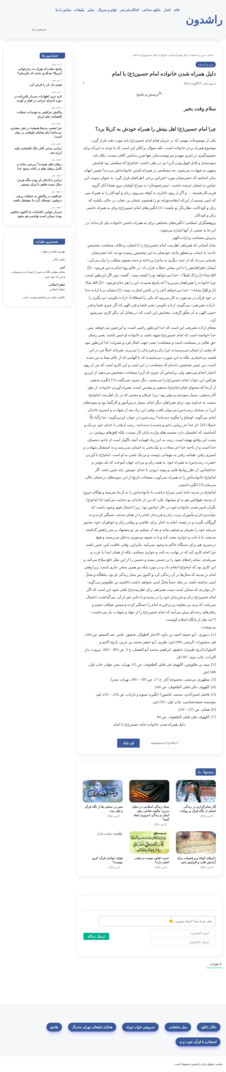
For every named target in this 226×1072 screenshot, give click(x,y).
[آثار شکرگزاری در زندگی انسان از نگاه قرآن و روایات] (196, 791)
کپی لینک (128, 743)
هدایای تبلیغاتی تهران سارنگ (92, 1027)
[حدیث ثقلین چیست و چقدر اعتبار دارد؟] (149, 842)
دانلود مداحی (151, 10)
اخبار (167, 10)
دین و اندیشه (198, 55)
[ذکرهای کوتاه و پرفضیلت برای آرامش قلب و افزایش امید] (196, 842)
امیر (62, 267)
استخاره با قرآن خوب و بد (198, 1042)
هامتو (54, 1027)
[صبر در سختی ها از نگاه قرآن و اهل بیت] (103, 791)
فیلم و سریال (107, 10)
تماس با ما (63, 10)
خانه (177, 10)
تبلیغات (79, 10)
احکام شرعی (129, 10)
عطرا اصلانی (57, 284)
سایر (90, 10)
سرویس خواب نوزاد (140, 1027)
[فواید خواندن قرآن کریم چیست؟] (103, 842)
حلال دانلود (209, 1027)
